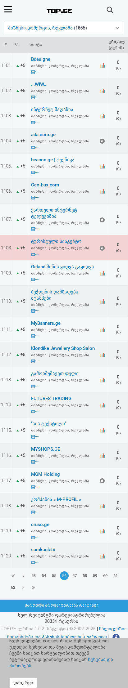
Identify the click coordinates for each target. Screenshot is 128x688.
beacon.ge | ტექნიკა (53, 160)
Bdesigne (40, 59)
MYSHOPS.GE (45, 449)
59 (95, 575)
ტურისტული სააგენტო (56, 241)
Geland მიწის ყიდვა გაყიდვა (62, 267)
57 (74, 575)
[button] (64, 28)
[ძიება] (110, 10)
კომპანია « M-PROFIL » (56, 499)
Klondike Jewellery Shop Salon (63, 348)
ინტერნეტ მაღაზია (52, 109)
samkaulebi (43, 549)
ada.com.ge (43, 134)
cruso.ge (40, 524)
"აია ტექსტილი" (48, 424)
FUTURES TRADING (51, 398)
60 (105, 575)
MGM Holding (45, 474)
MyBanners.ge (46, 323)
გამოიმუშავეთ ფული (55, 373)
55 (54, 575)
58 (85, 575)
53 (33, 575)
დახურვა (23, 682)
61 (115, 575)
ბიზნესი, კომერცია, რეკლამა (41, 27)
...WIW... (39, 84)
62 (13, 587)
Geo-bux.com (45, 185)
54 (44, 575)
